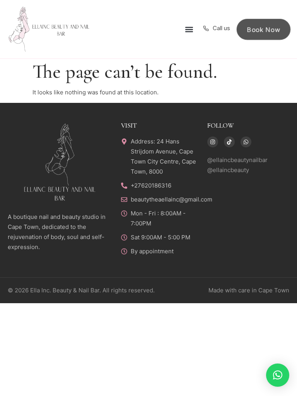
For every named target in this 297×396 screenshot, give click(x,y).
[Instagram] (212, 142)
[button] (189, 29)
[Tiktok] (229, 142)
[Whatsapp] (246, 142)
